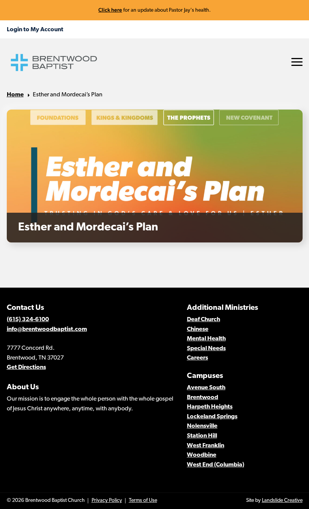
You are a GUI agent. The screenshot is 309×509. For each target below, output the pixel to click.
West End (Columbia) (215, 465)
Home (15, 95)
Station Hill (202, 436)
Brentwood (202, 398)
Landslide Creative (282, 500)
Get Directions (26, 367)
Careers (197, 358)
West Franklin (205, 446)
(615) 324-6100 (28, 320)
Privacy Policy (107, 500)
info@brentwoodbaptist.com (47, 329)
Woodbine (201, 455)
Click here (110, 10)
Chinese (197, 329)
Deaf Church (203, 320)
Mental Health (206, 339)
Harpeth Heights (210, 407)
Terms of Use (143, 500)
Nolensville (202, 426)
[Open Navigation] (297, 62)
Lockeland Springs (212, 417)
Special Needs (206, 349)
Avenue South (206, 388)
